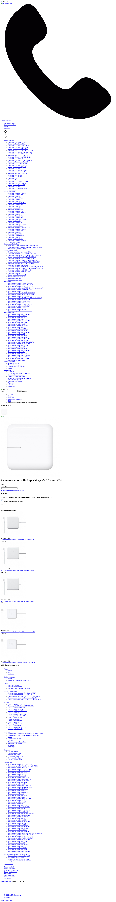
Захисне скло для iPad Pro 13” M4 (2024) (20, 283)
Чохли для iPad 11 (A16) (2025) (17, 142)
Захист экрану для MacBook (16, 276)
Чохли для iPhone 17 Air (15, 198)
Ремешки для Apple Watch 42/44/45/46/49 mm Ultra (23, 735)
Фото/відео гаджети (14, 754)
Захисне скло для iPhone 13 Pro (17, 348)
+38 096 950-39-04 (6, 120)
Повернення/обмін (10, 125)
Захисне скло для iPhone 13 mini (18, 345)
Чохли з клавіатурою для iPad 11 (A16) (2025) (22, 693)
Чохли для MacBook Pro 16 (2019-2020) (20, 270)
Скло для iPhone (9, 312)
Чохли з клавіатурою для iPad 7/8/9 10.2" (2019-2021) (24, 699)
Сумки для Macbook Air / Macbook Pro (19, 252)
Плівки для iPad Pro (14, 719)
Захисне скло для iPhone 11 (16, 352)
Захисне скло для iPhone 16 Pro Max (19, 321)
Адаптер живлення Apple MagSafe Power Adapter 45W (17, 539)
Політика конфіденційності (12, 895)
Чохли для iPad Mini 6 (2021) (17, 183)
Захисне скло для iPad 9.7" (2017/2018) (20, 296)
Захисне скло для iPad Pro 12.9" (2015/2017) (21, 299)
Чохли (10, 396)
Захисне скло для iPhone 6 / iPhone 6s (19, 779)
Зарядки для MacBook (14, 399)
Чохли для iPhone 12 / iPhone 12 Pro (19, 227)
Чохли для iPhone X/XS (15, 234)
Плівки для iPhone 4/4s (15, 717)
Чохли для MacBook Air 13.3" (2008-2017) (21, 258)
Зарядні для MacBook (14, 278)
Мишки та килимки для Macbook (18, 265)
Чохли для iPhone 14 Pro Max (17, 219)
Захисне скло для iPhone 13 (16, 347)
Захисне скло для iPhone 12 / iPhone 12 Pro (21, 342)
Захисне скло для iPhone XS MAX (18, 358)
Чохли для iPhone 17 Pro (15, 194)
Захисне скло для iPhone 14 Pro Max (19, 339)
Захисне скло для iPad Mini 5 (17, 307)
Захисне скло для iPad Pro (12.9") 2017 (20, 769)
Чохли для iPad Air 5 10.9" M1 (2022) (19, 157)
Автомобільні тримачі (14, 379)
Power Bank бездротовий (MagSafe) (19, 373)
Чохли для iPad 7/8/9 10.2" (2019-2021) (20, 160)
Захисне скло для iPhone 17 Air (17, 319)
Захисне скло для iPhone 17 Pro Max (19, 314)
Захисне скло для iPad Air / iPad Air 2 (19, 303)
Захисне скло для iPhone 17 (16, 317)
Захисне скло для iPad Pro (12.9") (18, 767)
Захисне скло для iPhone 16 (16, 324)
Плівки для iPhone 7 (14, 722)
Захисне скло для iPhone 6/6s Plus (18, 792)
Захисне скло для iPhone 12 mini (18, 340)
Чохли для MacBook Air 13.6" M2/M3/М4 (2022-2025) (24, 255)
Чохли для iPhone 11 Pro (15, 239)
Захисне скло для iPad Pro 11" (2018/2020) (21, 294)
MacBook (11, 397)
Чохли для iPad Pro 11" (15, 168)
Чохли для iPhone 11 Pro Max (17, 240)
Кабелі (10, 368)
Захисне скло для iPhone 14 (16, 334)
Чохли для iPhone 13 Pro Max (17, 224)
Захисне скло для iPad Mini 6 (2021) (19, 306)
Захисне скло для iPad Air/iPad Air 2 (19, 771)
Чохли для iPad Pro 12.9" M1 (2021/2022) (20, 152)
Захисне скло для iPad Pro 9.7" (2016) (19, 301)
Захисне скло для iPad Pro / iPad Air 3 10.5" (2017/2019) (25, 298)
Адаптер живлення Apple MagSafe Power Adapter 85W (17, 570)
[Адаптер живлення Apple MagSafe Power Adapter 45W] (13, 536)
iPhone (10, 670)
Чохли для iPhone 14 (14, 214)
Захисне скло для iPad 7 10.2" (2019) (19, 291)
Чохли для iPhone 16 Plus (15, 204)
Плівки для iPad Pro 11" (15, 729)
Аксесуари (7, 370)
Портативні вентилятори (15, 756)
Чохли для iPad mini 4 (14, 186)
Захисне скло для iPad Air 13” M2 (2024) (20, 285)
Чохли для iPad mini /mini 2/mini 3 (18, 188)
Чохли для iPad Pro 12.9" (15, 175)
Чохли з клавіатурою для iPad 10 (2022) (20, 694)
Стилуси (10, 384)
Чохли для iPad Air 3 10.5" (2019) (18, 162)
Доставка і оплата (9, 123)
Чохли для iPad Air (13, 178)
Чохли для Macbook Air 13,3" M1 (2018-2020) (22, 257)
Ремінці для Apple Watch (11, 244)
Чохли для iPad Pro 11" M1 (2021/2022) (20, 154)
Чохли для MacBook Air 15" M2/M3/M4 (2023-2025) (24, 262)
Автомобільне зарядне (15, 365)
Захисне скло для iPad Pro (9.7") (18, 789)
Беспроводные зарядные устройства (19, 688)
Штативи (11, 371)
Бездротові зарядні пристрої (16, 366)
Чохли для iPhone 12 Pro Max (17, 229)
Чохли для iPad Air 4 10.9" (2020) (18, 155)
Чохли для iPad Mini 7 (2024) (17, 144)
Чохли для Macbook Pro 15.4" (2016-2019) (21, 263)
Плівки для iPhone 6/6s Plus (16, 709)
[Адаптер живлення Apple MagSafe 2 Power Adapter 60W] (13, 659)
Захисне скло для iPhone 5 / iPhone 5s (19, 785)
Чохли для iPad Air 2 (14, 180)
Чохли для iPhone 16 (14, 199)
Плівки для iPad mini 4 (15, 720)
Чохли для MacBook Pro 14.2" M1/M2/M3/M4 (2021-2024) (25, 266)
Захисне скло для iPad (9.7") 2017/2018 (20, 764)
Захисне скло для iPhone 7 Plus (17, 772)
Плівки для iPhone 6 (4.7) (15, 712)
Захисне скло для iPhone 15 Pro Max (19, 332)
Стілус (10, 737)
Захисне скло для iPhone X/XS (17, 357)
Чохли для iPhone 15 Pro (15, 211)
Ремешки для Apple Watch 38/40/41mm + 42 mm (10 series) (25, 733)
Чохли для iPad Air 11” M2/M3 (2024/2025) (21, 150)
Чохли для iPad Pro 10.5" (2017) (17, 165)
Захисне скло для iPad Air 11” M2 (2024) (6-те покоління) (25, 288)
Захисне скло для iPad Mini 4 (17, 309)
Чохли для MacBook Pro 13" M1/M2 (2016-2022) (22, 260)
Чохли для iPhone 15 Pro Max (17, 212)
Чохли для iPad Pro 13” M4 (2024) (18, 145)
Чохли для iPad (9, 140)
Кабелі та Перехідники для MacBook (19, 680)
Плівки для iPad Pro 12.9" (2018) (18, 727)
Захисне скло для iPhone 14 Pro (17, 337)
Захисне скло (8, 762)
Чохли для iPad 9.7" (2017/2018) (17, 163)
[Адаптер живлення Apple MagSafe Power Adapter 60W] (13, 598)
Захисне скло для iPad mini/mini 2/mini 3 (20, 311)
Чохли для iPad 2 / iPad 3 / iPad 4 (18, 181)
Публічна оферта (9, 894)
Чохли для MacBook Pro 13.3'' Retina (19, 271)
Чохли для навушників (15, 381)
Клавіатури (11, 386)
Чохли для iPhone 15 (14, 208)
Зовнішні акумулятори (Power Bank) (15, 854)
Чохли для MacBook (10, 250)
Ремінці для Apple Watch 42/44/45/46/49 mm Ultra (23, 245)
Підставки (11, 383)
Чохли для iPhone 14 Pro (15, 217)
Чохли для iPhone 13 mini (15, 226)
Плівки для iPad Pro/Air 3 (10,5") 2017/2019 (21, 706)
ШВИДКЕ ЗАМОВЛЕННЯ (15, 490)
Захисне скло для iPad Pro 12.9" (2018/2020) (21, 293)
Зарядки (6, 683)
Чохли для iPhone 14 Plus (15, 216)
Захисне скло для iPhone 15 (16, 327)
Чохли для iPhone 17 (14, 196)
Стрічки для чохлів (14, 242)
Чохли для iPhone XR (14, 232)
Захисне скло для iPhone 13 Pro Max (19, 350)
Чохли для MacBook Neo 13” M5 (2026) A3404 (22, 253)
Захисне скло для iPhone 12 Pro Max (19, 343)
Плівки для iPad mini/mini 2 (16, 707)
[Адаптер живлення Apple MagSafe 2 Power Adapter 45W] (13, 628)
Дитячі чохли (12, 190)
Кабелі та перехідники (15, 280)
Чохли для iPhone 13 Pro (15, 222)
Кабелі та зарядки (9, 361)
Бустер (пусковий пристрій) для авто (19, 378)
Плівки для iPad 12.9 (14, 725)
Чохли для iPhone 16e (14, 206)
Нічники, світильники (15, 759)
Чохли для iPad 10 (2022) (15, 158)
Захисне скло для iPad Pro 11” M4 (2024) (20, 286)
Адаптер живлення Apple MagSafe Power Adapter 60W (17, 601)
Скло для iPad (8, 281)
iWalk (9, 401)
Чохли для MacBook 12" (15, 273)
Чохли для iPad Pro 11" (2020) (17, 167)
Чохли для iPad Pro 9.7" (15, 176)
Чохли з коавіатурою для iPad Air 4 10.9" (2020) (22, 698)
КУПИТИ (4, 490)
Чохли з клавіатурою (10, 691)
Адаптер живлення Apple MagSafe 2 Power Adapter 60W (18, 662)
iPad (9, 672)
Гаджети (7, 750)
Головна (10, 394)
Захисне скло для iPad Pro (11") (17, 800)
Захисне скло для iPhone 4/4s (17, 790)
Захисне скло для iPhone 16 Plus (18, 325)
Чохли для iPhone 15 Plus (15, 209)
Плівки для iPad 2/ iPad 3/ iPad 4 (18, 716)
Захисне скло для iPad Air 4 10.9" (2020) (20, 289)
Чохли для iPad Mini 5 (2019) (17, 185)
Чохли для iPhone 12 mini (15, 230)
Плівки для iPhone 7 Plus (15, 724)
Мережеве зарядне (13, 363)
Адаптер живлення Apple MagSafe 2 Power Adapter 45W (18, 632)
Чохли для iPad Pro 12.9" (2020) (17, 170)
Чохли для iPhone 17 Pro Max (17, 193)
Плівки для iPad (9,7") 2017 (16, 704)
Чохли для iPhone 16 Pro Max (17, 203)
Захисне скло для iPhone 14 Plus (18, 335)
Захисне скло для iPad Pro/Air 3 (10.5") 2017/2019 (23, 766)
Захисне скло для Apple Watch (17, 248)
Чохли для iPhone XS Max (16, 235)
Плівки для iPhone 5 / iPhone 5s (17, 711)
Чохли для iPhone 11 (14, 237)
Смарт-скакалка (13, 751)
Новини (6, 126)
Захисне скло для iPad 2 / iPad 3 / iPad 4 (20, 304)
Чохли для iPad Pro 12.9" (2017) (17, 173)
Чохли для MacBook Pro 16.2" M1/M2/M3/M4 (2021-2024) (25, 268)
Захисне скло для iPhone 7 (16, 794)
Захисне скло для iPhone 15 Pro (17, 330)
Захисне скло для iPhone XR (16, 360)
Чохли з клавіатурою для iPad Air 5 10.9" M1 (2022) (24, 696)
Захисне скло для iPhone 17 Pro (17, 316)
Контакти (7, 128)
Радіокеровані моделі (14, 753)
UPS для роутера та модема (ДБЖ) (18, 376)
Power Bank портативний (16, 375)
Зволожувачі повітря (14, 758)
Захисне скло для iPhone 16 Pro (17, 322)
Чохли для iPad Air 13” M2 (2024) (18, 149)
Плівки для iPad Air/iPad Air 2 (17, 714)
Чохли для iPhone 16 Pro (15, 201)
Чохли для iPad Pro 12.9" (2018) (17, 172)
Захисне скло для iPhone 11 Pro (17, 353)
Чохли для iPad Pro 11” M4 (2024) (18, 147)
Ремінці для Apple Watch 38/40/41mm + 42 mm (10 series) (25, 247)
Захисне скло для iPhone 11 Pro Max (19, 355)
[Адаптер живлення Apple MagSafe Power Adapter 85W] (13, 567)
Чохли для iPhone (9, 191)
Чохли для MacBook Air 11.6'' (17, 275)
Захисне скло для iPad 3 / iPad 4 (17, 774)
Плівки (6, 702)
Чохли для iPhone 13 (14, 221)
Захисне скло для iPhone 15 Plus (18, 329)
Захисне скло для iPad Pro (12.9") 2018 (20, 798)
